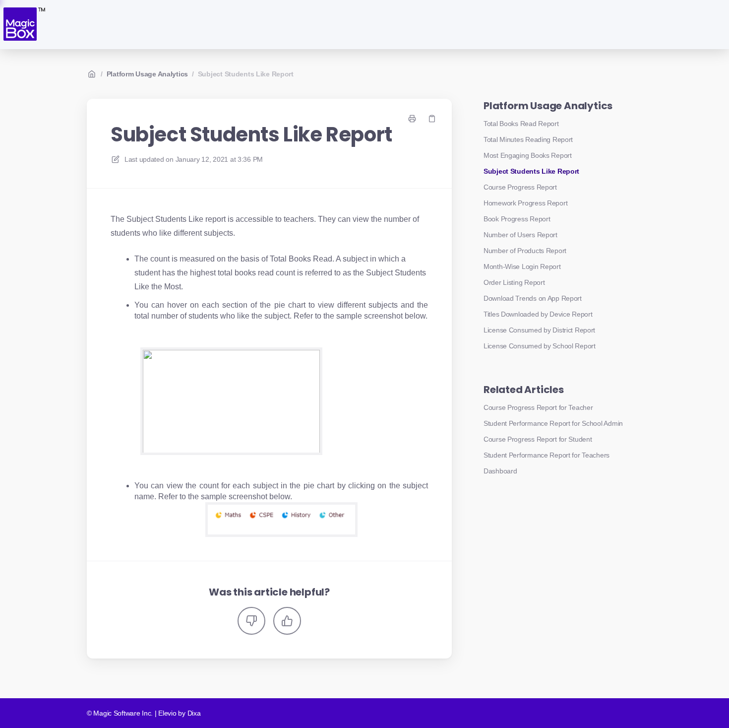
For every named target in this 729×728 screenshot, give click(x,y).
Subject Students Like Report (246, 74)
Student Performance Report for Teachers (546, 455)
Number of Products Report (525, 251)
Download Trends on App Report (533, 298)
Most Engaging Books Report (528, 155)
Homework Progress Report (525, 203)
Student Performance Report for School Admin (553, 423)
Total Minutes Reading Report (528, 139)
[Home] (23, 24)
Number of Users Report (520, 235)
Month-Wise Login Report (522, 266)
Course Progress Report (520, 187)
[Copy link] (432, 119)
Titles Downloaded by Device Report (538, 314)
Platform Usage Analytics (147, 74)
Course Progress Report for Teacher (538, 407)
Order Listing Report (514, 282)
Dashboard (500, 471)
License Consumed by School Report (540, 346)
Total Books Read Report (521, 124)
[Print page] (412, 119)
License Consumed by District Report (539, 330)
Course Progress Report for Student (538, 439)
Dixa (194, 713)
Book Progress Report (517, 219)
